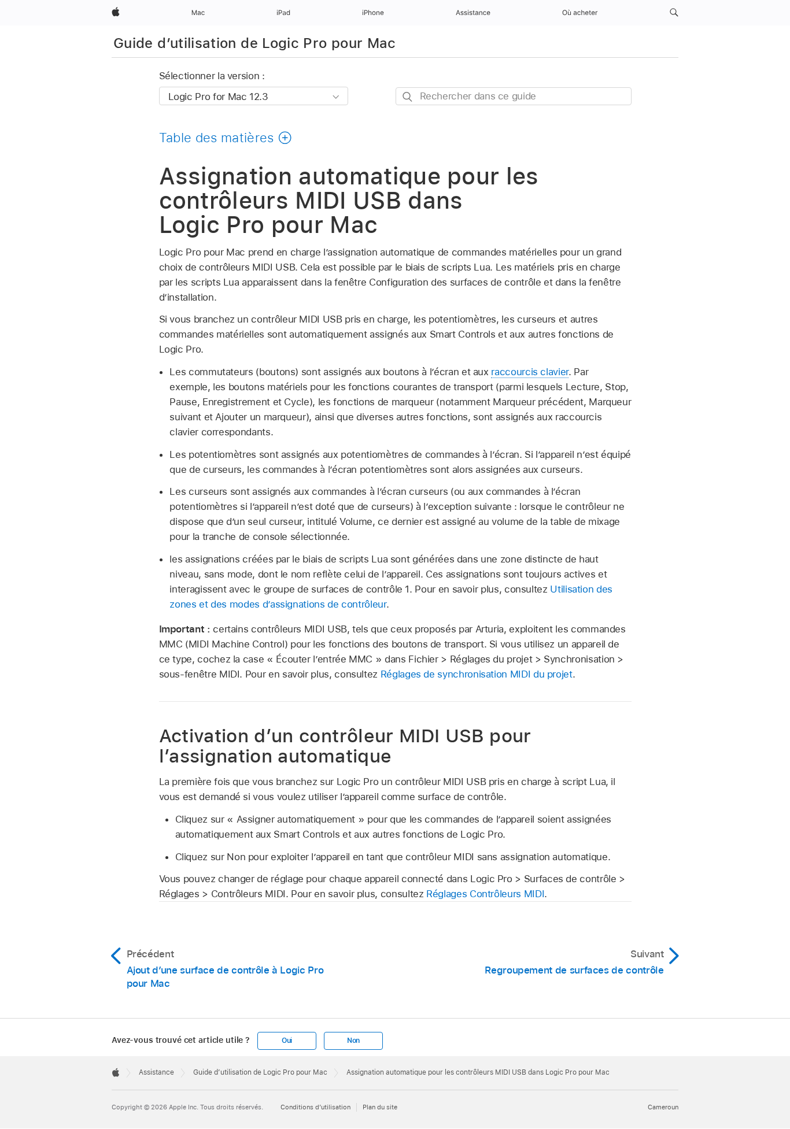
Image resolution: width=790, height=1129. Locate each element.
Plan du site (380, 1107)
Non (353, 1041)
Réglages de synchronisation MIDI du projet (477, 674)
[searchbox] (514, 96)
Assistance (156, 1072)
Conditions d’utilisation (315, 1107)
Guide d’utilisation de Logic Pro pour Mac (254, 43)
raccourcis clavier (529, 371)
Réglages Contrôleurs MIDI (485, 894)
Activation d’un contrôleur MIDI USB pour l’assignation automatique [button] (345, 746)
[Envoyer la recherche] (408, 97)
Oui (287, 1041)
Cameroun (663, 1107)
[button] (674, 12)
